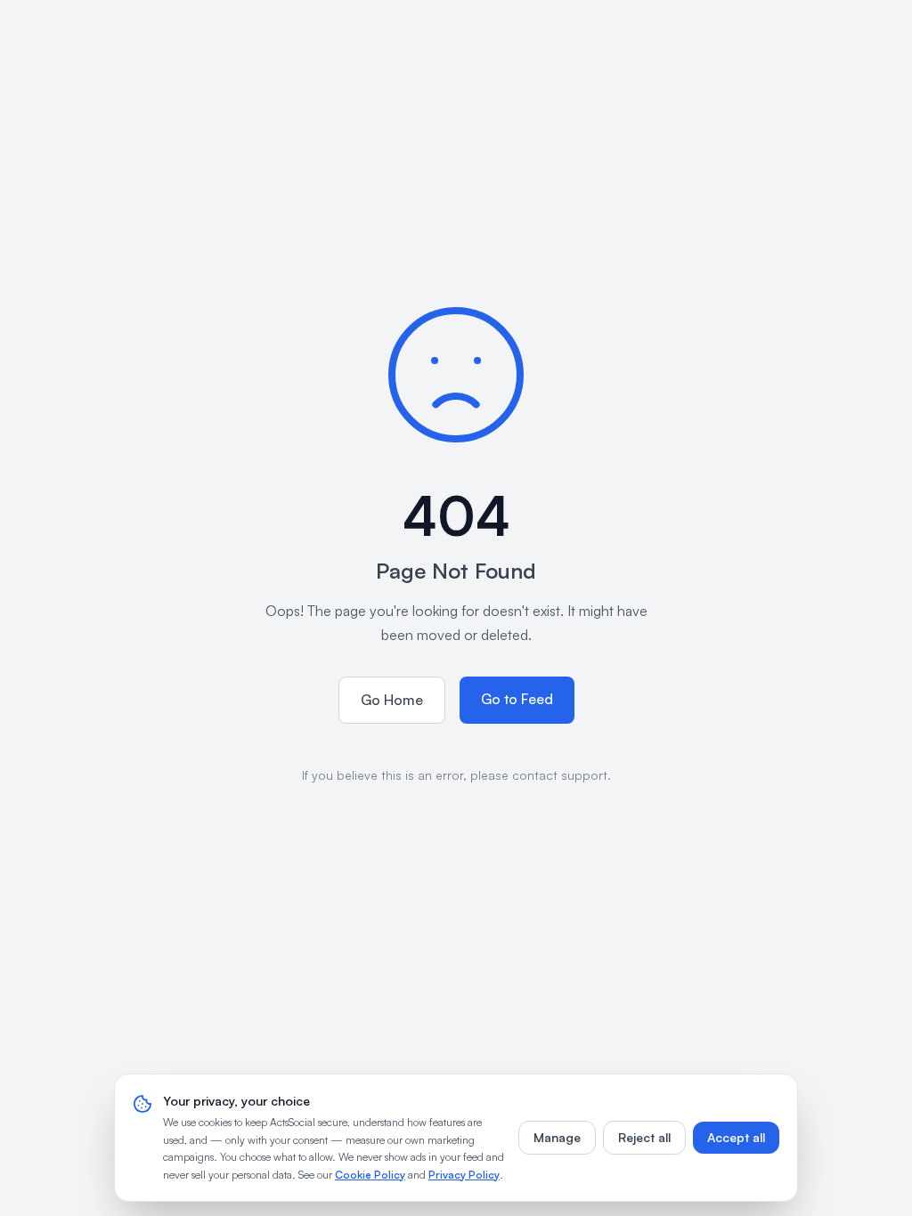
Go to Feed (517, 699)
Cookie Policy (370, 1174)
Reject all (644, 1137)
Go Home (392, 700)
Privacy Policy (464, 1174)
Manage (557, 1137)
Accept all (736, 1137)
